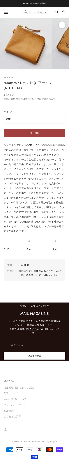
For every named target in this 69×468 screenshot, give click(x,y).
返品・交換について (15, 399)
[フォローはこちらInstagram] (5, 429)
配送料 (19, 98)
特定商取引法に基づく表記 (19, 387)
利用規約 (9, 410)
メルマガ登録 (34, 355)
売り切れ (34, 133)
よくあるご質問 (12, 416)
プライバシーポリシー (16, 404)
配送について (11, 393)
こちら (33, 328)
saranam (8, 76)
